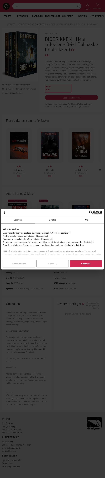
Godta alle (86, 264)
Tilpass (51, 264)
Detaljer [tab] (52, 220)
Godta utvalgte (19, 264)
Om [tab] (86, 220)
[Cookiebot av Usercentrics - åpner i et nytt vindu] (91, 212)
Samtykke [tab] (18, 220)
